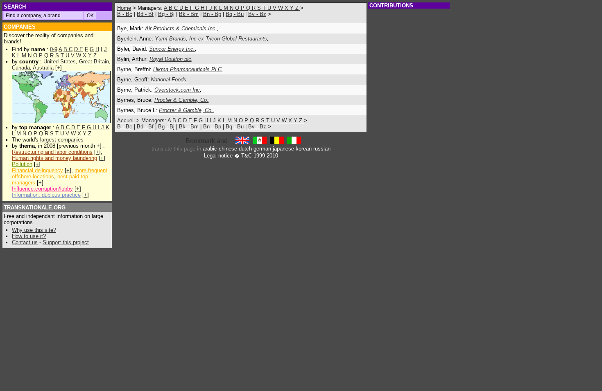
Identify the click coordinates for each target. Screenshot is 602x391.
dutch (245, 149)
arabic (210, 149)
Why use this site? (34, 230)
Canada (21, 68)
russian (321, 149)
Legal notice (218, 156)
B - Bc (124, 14)
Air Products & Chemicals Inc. (181, 28)
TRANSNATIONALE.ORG (35, 207)
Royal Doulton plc (170, 59)
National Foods (168, 79)
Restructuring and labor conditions (52, 152)
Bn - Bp (212, 14)
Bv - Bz (257, 14)
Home (124, 8)
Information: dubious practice (46, 195)
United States (59, 61)
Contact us (25, 242)
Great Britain (94, 61)
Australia (43, 68)
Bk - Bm (189, 14)
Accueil (126, 120)
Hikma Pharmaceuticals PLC (187, 69)
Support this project (66, 242)
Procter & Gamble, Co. (181, 100)
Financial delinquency (37, 170)
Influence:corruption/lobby (42, 189)
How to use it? (29, 236)
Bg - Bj (166, 14)
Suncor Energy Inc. (172, 49)
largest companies (62, 140)
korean (304, 149)
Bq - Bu (235, 14)
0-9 (53, 49)
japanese (283, 149)
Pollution (22, 164)
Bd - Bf (145, 14)
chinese (228, 149)
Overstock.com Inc (177, 90)
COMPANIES (20, 27)
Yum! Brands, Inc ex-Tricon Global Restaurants (211, 39)
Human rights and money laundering (54, 158)
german (262, 149)
